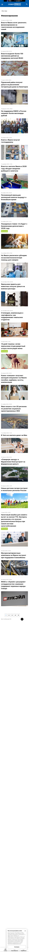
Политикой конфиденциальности (14, 943)
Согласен (16, 947)
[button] (6, 615)
